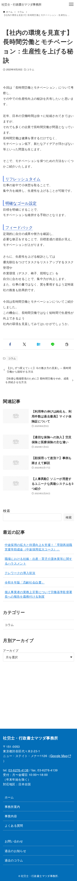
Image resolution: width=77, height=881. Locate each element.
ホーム (9, 797)
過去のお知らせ (15, 850)
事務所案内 (12, 806)
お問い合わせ (14, 841)
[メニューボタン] (71, 4)
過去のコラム (14, 860)
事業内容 (11, 816)
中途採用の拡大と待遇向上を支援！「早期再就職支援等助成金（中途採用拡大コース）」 (38, 547)
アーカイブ (10, 650)
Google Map (59, 755)
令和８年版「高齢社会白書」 (25, 582)
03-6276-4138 (18, 770)
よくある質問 (14, 825)
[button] (10, 344)
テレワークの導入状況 (20, 572)
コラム (30, 69)
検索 (6, 510)
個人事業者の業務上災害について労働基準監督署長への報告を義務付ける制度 (38, 594)
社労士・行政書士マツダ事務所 (21, 4)
